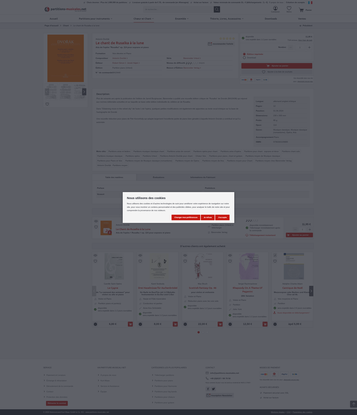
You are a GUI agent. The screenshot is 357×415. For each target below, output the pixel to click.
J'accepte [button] (222, 217)
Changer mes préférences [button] (185, 217)
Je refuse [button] (208, 217)
